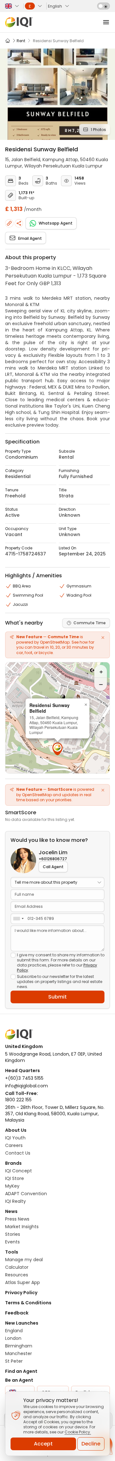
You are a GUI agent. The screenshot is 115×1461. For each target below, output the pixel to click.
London (13, 1338)
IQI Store (14, 1178)
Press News (17, 1219)
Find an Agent (21, 1371)
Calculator (16, 1267)
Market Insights (22, 1226)
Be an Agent (19, 1380)
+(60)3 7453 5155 (24, 1078)
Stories (12, 1234)
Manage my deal (24, 1259)
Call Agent (53, 866)
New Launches (21, 1323)
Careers (14, 1145)
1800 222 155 (18, 1100)
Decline (90, 1443)
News (11, 1211)
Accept (43, 1443)
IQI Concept (18, 1171)
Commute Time (89, 623)
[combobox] (18, 919)
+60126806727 (53, 859)
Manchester (18, 1353)
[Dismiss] (103, 637)
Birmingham (18, 1346)
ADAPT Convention (26, 1193)
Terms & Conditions (28, 1303)
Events (12, 1242)
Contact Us (17, 1153)
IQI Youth (15, 1138)
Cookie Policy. (78, 1432)
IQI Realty (15, 1201)
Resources (16, 1275)
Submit (57, 996)
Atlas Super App (22, 1282)
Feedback (16, 1313)
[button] (57, 749)
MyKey (12, 1186)
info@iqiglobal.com (26, 1086)
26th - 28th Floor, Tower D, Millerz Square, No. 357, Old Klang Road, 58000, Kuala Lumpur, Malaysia (54, 1113)
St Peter (14, 1361)
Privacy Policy (21, 1292)
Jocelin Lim (53, 852)
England (14, 1330)
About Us (16, 1130)
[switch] (103, 6)
